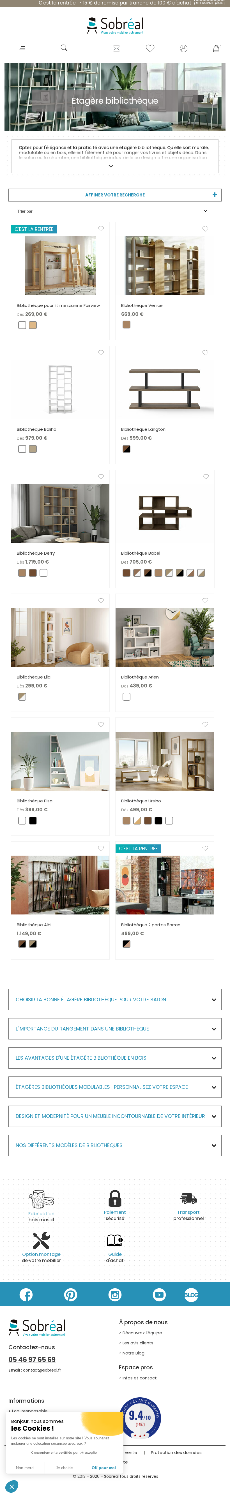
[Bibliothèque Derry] (60, 513)
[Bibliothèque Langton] (165, 389)
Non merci (25, 1467)
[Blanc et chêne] (201, 574)
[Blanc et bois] (137, 822)
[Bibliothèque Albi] (60, 885)
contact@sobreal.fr (42, 1370)
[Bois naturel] (33, 326)
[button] (12, 1486)
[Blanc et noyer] (190, 574)
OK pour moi (104, 1467)
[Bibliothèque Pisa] (60, 761)
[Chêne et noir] (180, 574)
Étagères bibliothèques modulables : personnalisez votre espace (102, 1086)
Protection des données (176, 1452)
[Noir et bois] (126, 945)
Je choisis (64, 1467)
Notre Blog (133, 1353)
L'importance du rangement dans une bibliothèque (82, 1028)
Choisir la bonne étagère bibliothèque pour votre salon (91, 999)
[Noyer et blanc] (137, 574)
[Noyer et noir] (126, 450)
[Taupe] (33, 450)
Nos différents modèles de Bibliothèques (69, 1145)
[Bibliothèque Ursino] (165, 761)
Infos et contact (140, 1378)
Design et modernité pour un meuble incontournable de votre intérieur (110, 1116)
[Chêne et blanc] (169, 574)
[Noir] (33, 822)
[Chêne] (126, 326)
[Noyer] (33, 574)
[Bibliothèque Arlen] (165, 637)
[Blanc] (22, 326)
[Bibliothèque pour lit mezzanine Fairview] (60, 265)
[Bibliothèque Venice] (165, 265)
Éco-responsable (30, 1411)
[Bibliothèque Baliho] (60, 389)
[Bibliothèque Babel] (165, 513)
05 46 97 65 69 (32, 1359)
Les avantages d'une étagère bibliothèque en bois (81, 1057)
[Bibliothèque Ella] (60, 637)
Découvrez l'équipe (142, 1333)
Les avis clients (138, 1343)
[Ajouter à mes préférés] (103, 230)
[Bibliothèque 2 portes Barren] (165, 885)
